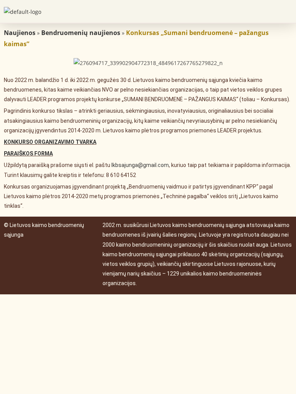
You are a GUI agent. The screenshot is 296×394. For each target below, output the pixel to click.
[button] (286, 11)
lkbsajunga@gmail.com (140, 165)
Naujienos (19, 32)
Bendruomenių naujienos (80, 32)
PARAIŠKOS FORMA (28, 153)
